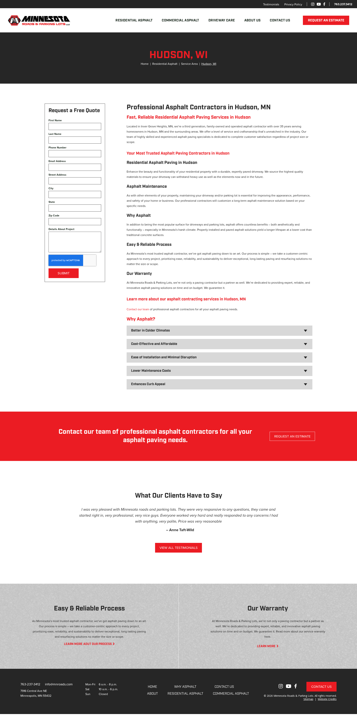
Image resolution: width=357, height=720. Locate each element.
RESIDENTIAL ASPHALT (185, 694)
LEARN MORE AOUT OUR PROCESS (88, 644)
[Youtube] (319, 4)
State (52, 202)
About (152, 694)
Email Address (57, 161)
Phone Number (57, 147)
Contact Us (280, 20)
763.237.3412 (343, 4)
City (51, 188)
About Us (252, 20)
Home (145, 64)
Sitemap (308, 699)
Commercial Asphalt (180, 20)
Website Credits (327, 699)
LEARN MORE (266, 646)
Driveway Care (221, 20)
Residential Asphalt (133, 20)
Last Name (55, 134)
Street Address (57, 174)
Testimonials (271, 4)
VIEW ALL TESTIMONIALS (179, 547)
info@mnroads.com (59, 684)
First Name (55, 120)
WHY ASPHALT (185, 687)
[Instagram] (312, 4)
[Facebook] (324, 4)
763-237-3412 (30, 684)
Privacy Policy (293, 4)
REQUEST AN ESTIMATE (326, 20)
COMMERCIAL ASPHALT (231, 694)
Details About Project (61, 229)
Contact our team (138, 309)
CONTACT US (224, 687)
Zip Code (54, 215)
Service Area (189, 64)
